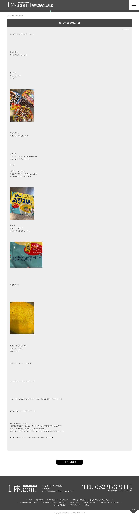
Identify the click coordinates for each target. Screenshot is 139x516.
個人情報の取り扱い (59, 505)
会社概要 (103, 502)
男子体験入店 (45, 502)
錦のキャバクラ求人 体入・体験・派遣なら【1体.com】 (18, 5)
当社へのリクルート (90, 502)
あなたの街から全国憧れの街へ (100, 500)
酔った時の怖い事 (69, 23)
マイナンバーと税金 (59, 502)
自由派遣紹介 (51, 500)
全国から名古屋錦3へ (79, 500)
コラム (86, 505)
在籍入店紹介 (64, 500)
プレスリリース (75, 505)
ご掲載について (75, 502)
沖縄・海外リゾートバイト (28, 502)
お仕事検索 (39, 500)
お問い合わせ (115, 502)
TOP (30, 500)
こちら (50, 437)
